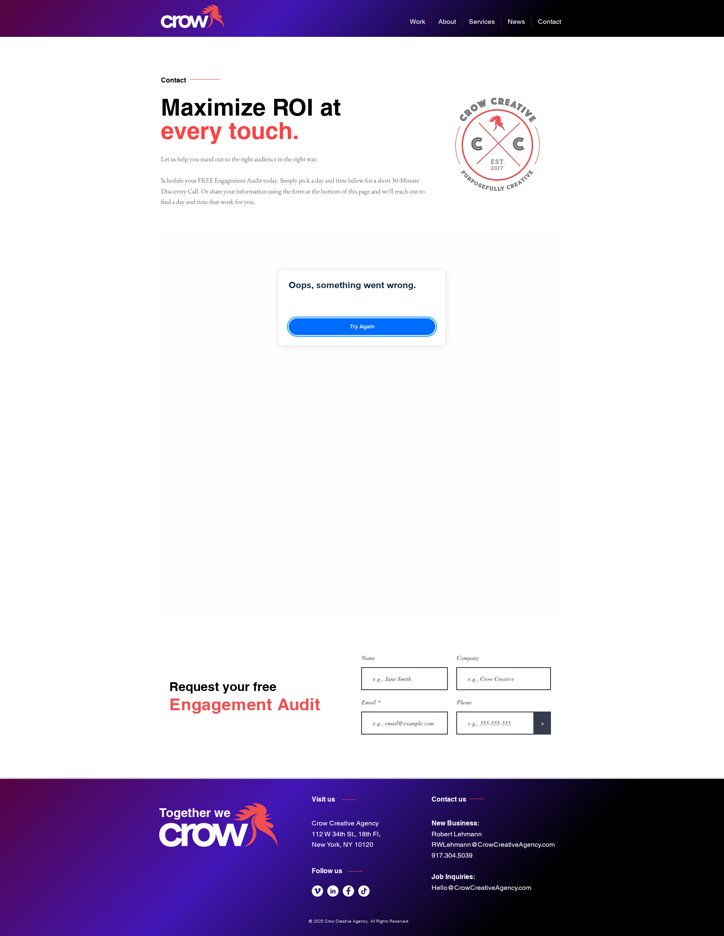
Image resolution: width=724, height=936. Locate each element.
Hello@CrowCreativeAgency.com (481, 888)
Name (368, 658)
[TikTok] (364, 891)
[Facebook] (348, 891)
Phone (464, 702)
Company (468, 658)
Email (369, 702)
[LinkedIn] (333, 891)
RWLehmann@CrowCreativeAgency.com (493, 844)
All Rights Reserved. (390, 921)
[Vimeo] (317, 891)
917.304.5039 (452, 855)
